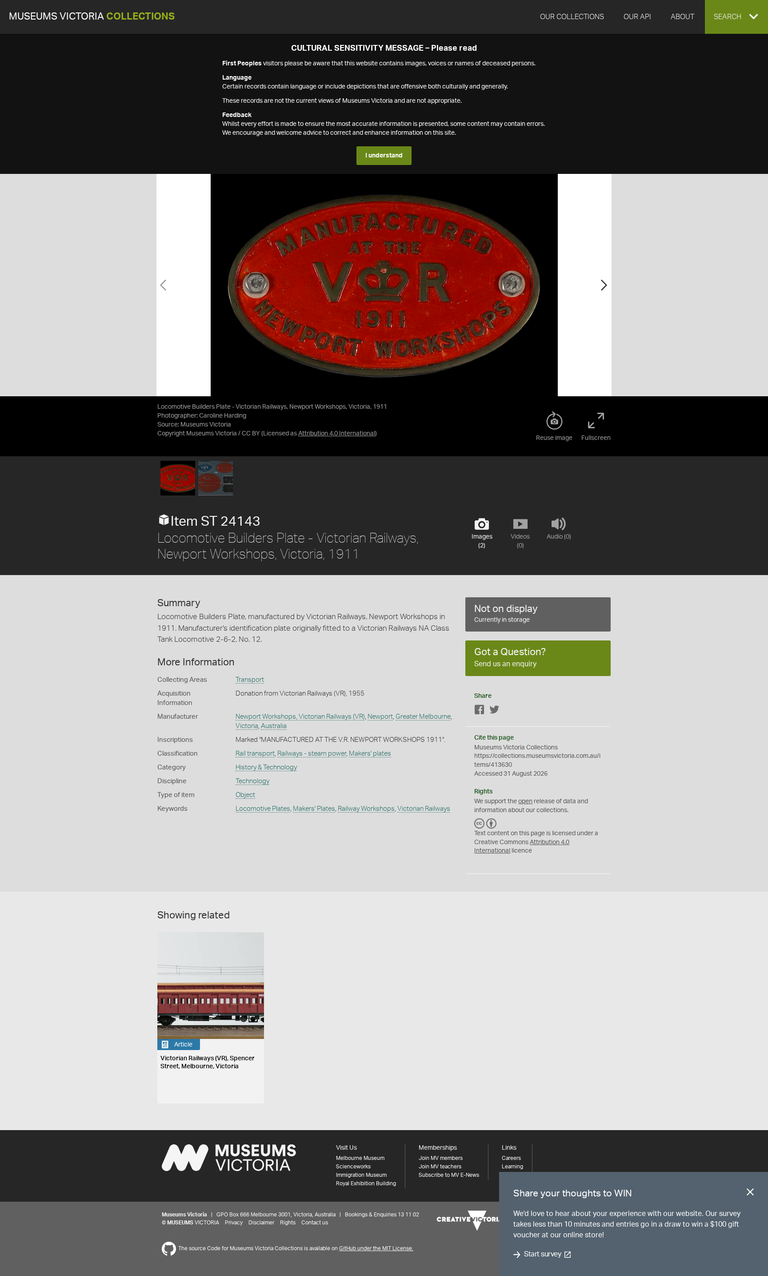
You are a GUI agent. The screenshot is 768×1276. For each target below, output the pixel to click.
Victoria (247, 726)
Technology (252, 781)
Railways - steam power (311, 753)
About (682, 16)
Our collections (572, 16)
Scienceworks (353, 1166)
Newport (380, 716)
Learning (512, 1166)
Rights (288, 1222)
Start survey (542, 1254)
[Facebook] (479, 711)
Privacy (234, 1222)
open (525, 801)
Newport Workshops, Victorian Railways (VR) (300, 716)
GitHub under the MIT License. (376, 1248)
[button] (736, 17)
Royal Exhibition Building (366, 1183)
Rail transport (255, 753)
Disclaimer (261, 1222)
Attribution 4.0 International (336, 434)
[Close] (750, 1193)
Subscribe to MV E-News (449, 1175)
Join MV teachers (440, 1166)
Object (245, 795)
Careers (511, 1158)
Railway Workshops (366, 808)
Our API (637, 16)
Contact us (314, 1222)
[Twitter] (494, 711)
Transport (250, 679)
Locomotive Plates (263, 808)
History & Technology (266, 767)
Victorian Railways (423, 808)
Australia (274, 726)
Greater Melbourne (423, 716)
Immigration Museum (361, 1175)
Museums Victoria (92, 16)
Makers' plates (370, 753)
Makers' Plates (314, 808)
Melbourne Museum (360, 1158)
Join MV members (441, 1158)
